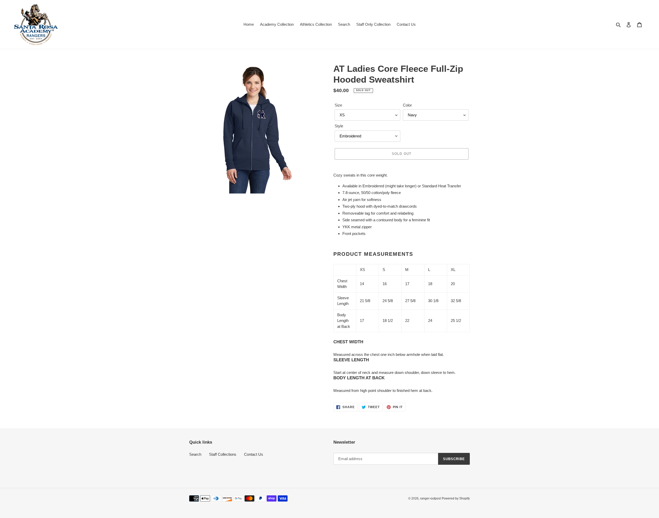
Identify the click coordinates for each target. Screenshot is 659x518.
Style (339, 126)
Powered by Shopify (456, 498)
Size (338, 105)
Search (195, 454)
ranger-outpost (430, 498)
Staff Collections (222, 454)
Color (407, 105)
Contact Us (253, 454)
